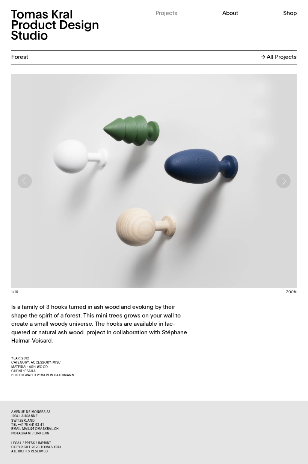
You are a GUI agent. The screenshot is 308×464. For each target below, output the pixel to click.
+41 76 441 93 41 (31, 425)
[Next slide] (283, 181)
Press (30, 443)
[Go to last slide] (24, 181)
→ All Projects (279, 57)
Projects (166, 13)
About (230, 13)
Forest (19, 57)
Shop (290, 13)
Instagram (20, 433)
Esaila (30, 371)
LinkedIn (42, 433)
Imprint (44, 443)
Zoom (291, 292)
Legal (16, 443)
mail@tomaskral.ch (40, 429)
